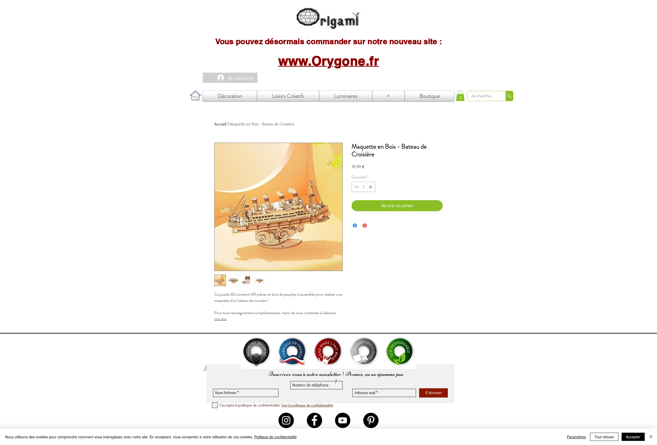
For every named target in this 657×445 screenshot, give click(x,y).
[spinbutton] (363, 187)
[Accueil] (328, 18)
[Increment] (370, 187)
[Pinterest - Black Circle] (371, 420)
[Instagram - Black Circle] (286, 420)
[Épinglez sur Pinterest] (365, 225)
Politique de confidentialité (275, 436)
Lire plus (220, 318)
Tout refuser (604, 436)
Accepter (633, 436)
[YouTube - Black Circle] (342, 420)
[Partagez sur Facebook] (355, 225)
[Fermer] (651, 437)
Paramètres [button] (576, 436)
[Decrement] (356, 187)
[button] (460, 95)
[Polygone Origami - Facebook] (314, 420)
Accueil (220, 124)
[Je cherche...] (509, 96)
